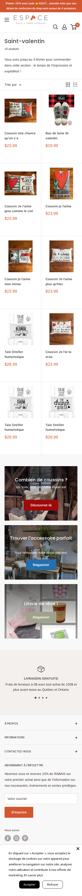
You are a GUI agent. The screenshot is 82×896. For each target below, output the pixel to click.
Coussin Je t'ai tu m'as (58, 354)
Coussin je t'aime (58, 206)
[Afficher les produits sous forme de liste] (75, 85)
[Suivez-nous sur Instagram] (16, 838)
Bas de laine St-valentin (57, 135)
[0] (74, 27)
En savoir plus (33, 875)
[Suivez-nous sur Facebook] (8, 838)
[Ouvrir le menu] (7, 20)
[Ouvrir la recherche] (55, 26)
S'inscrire (18, 812)
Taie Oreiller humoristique (14, 354)
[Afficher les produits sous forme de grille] (68, 85)
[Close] (78, 848)
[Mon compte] (64, 26)
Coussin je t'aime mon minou (17, 281)
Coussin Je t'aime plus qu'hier (59, 281)
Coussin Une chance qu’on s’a (20, 135)
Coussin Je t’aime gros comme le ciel (19, 208)
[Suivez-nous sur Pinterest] (25, 838)
